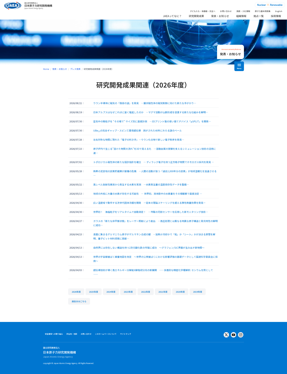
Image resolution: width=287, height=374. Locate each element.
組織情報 (241, 16)
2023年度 (128, 291)
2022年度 (145, 291)
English (278, 11)
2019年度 (197, 291)
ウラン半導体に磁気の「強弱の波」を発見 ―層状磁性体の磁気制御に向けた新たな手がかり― (144, 103)
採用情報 (276, 16)
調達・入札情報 (243, 11)
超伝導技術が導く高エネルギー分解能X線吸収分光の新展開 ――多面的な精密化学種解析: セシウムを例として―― (153, 272)
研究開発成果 (196, 16)
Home (46, 68)
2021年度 (162, 291)
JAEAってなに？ (172, 16)
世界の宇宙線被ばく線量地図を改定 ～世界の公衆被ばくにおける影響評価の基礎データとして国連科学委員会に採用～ (155, 259)
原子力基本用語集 (262, 11)
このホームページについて (106, 334)
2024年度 (110, 291)
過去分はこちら (79, 301)
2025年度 (93, 291)
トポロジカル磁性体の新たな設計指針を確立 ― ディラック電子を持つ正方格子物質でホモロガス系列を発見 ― (153, 162)
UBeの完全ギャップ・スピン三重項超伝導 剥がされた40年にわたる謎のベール (137, 130)
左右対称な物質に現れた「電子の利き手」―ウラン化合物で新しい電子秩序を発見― (138, 139)
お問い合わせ (226, 11)
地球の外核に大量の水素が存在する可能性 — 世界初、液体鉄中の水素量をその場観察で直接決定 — (147, 193)
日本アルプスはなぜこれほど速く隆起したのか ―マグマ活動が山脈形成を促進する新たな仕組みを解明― (150, 112)
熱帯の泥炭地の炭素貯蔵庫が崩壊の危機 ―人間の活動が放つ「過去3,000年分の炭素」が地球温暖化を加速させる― (155, 173)
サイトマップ (125, 334)
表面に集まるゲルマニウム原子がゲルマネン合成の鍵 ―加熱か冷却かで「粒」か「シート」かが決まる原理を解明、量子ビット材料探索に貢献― (154, 236)
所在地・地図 (71, 334)
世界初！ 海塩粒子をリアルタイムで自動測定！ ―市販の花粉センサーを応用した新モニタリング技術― (150, 212)
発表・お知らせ (220, 16)
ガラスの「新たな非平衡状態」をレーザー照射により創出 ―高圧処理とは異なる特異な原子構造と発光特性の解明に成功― (155, 223)
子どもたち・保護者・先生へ (202, 11)
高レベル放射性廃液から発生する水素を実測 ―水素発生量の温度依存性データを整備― (141, 184)
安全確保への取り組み (54, 334)
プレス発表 (75, 68)
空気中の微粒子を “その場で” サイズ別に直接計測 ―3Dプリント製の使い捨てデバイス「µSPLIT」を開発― (152, 121)
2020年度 (180, 291)
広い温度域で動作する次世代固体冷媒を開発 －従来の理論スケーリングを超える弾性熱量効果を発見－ (149, 203)
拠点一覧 (259, 16)
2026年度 (76, 291)
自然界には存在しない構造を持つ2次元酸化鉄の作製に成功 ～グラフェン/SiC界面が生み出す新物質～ (148, 247)
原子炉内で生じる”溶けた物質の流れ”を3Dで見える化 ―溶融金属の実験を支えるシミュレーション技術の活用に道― (154, 151)
